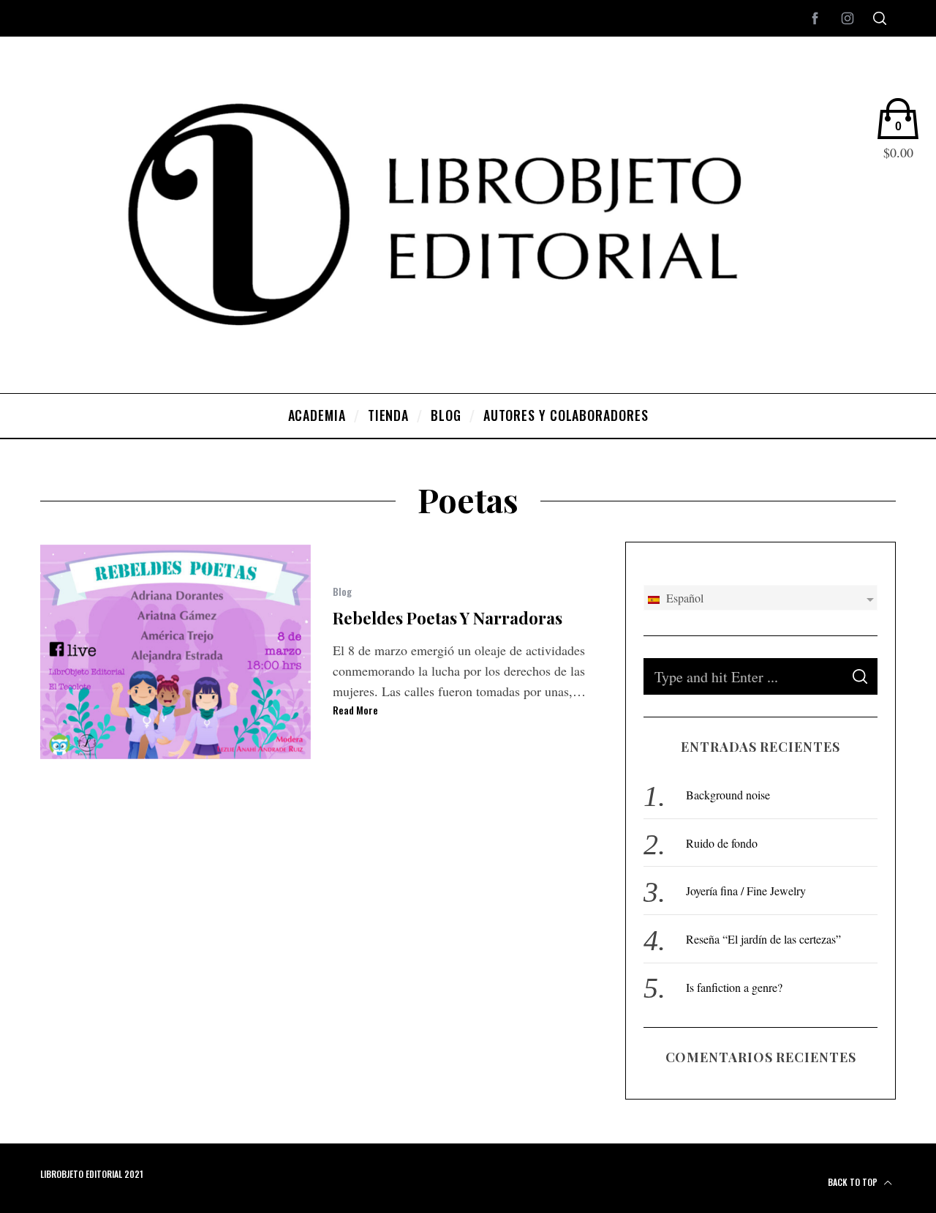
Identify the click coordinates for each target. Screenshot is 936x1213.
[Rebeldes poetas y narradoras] (175, 652)
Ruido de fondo (722, 843)
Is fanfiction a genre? (734, 987)
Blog (342, 591)
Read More (355, 710)
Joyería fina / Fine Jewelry (746, 890)
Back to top (854, 1182)
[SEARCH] (860, 676)
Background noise (728, 794)
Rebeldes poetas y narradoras (447, 618)
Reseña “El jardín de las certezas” (763, 939)
